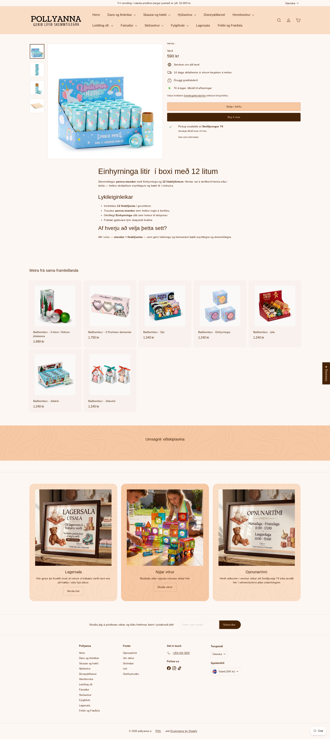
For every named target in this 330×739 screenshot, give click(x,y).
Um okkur (128, 658)
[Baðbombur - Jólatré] (55, 380)
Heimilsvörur (242, 14)
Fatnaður (127, 25)
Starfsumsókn (131, 674)
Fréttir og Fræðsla (230, 25)
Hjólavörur (185, 14)
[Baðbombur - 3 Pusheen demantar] (110, 311)
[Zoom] (105, 101)
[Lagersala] (73, 527)
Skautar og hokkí (155, 14)
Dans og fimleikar (120, 14)
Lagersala (203, 25)
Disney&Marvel (214, 14)
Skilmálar (128, 663)
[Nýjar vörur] (165, 527)
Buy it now (234, 117)
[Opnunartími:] (256, 527)
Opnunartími (130, 653)
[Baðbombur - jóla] (275, 311)
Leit (125, 668)
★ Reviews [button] (326, 373)
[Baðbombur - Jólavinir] (110, 380)
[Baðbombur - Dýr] (165, 311)
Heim (96, 14)
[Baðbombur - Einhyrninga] (220, 311)
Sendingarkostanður (195, 95)
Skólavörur (152, 25)
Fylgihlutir (178, 25)
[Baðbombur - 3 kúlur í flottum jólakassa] (55, 313)
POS (158, 731)
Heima (170, 43)
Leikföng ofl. (101, 25)
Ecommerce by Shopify (184, 731)
